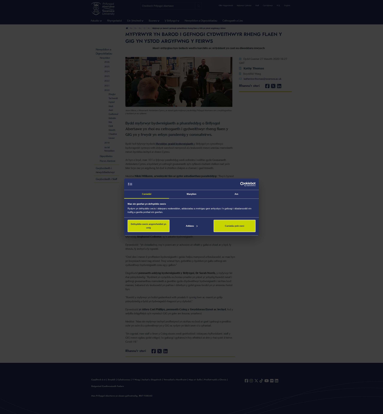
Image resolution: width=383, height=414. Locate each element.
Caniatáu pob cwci (234, 226)
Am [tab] (236, 194)
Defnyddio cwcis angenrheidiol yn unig (148, 226)
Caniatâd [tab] (146, 194)
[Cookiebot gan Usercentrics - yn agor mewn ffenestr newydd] (242, 184)
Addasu (190, 226)
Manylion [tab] (191, 194)
